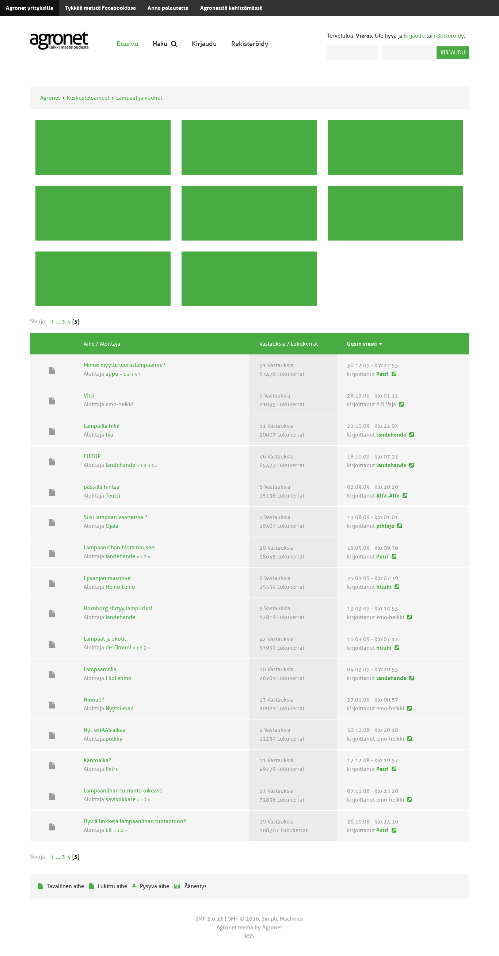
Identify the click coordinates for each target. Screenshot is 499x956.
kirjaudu (414, 35)
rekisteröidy (449, 35)
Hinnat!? (94, 699)
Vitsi (89, 395)
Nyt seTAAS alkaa (105, 730)
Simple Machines (282, 918)
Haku (160, 43)
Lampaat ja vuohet (139, 98)
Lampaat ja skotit (105, 639)
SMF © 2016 (243, 918)
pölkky (114, 739)
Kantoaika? (97, 760)
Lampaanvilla (100, 669)
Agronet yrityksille (29, 8)
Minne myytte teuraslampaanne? (124, 365)
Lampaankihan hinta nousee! (120, 547)
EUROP (92, 456)
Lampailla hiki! (101, 426)
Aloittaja (110, 344)
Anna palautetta (168, 8)
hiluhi (384, 587)
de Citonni (118, 647)
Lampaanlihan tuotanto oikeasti (123, 790)
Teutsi (113, 495)
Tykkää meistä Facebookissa (100, 8)
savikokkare (121, 799)
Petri (382, 374)
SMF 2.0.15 (209, 918)
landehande (391, 434)
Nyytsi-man (120, 708)
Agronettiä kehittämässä (231, 8)
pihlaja (385, 526)
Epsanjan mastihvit (107, 578)
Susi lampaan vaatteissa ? (115, 517)
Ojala (112, 526)
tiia (109, 434)
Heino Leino (120, 587)
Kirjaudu (204, 43)
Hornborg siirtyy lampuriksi (118, 608)
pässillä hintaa (101, 487)
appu (112, 374)
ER (109, 830)
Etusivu (127, 43)
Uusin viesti (362, 344)
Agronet (50, 98)
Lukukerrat (304, 344)
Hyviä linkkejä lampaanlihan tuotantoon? (135, 821)
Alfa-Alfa (388, 495)
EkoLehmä (118, 678)
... (58, 321)
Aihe (89, 344)
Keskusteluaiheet (88, 98)
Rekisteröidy (249, 43)
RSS (249, 936)
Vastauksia (272, 344)
